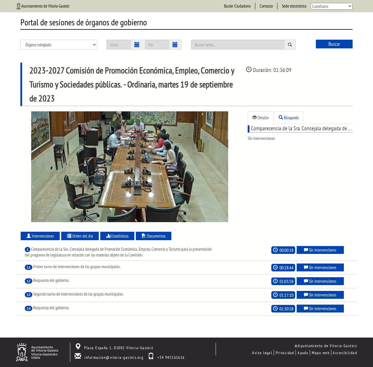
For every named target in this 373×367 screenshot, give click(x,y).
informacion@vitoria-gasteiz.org (113, 357)
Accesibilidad (345, 352)
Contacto (266, 6)
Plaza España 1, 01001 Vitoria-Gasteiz (118, 347)
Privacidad (285, 352)
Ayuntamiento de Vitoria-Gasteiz (45, 6)
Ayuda (303, 352)
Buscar (334, 44)
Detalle (263, 117)
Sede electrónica (294, 6)
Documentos (156, 236)
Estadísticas (119, 236)
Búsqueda (291, 117)
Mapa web (321, 352)
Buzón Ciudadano (237, 6)
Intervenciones (42, 236)
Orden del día (82, 236)
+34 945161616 (171, 357)
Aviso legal (262, 352)
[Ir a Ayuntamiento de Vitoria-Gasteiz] (37, 351)
